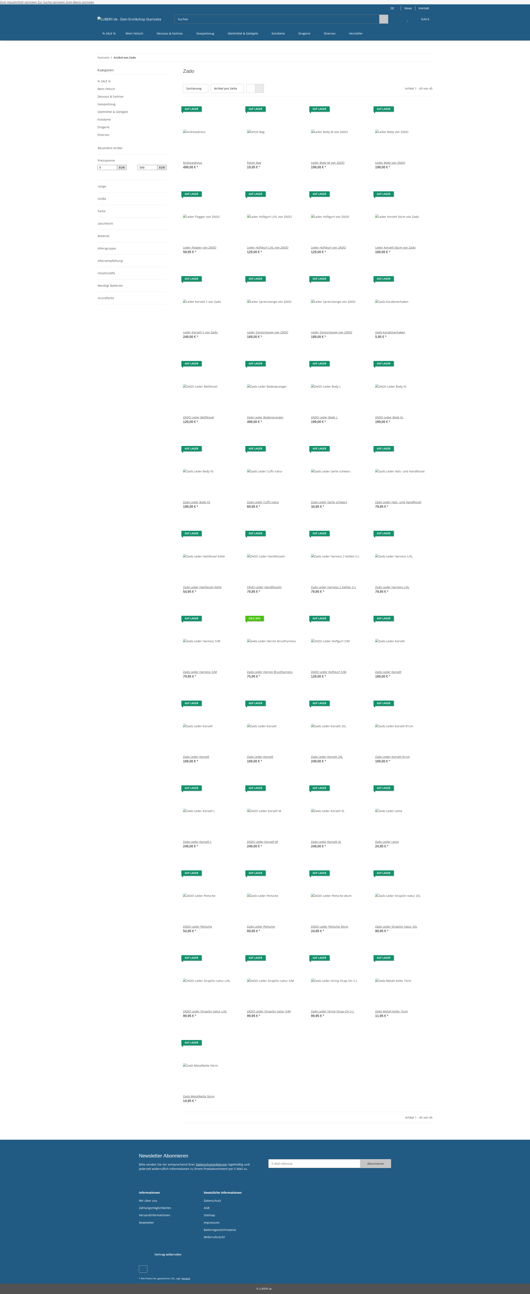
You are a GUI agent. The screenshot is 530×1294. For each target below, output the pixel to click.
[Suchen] (383, 19)
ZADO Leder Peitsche (197, 927)
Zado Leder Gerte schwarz (329, 502)
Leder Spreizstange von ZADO (267, 332)
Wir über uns (148, 1201)
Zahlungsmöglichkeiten (155, 1208)
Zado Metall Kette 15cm (391, 1011)
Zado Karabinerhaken (390, 332)
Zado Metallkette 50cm (198, 1096)
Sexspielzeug (107, 104)
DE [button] (392, 8)
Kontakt (424, 8)
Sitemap (209, 1215)
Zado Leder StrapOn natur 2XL (396, 927)
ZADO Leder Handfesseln (264, 587)
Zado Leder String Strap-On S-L (332, 1011)
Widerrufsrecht (214, 1237)
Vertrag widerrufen (167, 1254)
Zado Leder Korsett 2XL (327, 757)
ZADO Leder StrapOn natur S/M (269, 1011)
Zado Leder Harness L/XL (392, 587)
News (408, 8)
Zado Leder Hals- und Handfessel (398, 502)
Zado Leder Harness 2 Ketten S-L (333, 587)
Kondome (104, 119)
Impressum (211, 1223)
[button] (399, 19)
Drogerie (104, 127)
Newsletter (146, 1223)
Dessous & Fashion (111, 96)
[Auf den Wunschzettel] (233, 110)
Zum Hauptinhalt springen (19, 2)
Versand (185, 1278)
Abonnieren (375, 1164)
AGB (207, 1208)
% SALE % (104, 81)
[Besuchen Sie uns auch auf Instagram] (143, 1269)
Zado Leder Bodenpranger (265, 417)
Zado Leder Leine (387, 842)
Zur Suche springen (52, 2)
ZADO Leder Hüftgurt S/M (328, 672)
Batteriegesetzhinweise (220, 1230)
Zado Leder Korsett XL (326, 842)
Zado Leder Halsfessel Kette (202, 587)
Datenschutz (212, 1201)
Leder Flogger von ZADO (199, 247)
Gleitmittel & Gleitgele (113, 112)
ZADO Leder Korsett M (262, 842)
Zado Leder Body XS (196, 502)
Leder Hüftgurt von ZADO (328, 247)
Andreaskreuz (192, 163)
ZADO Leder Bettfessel (198, 417)
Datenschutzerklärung (211, 1164)
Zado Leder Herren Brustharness (270, 672)
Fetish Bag (254, 163)
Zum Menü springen (80, 2)
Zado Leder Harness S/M (200, 672)
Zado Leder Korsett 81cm (392, 757)
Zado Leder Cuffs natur (263, 502)
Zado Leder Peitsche (261, 927)
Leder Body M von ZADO (327, 163)
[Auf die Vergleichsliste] (222, 110)
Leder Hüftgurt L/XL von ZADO (267, 247)
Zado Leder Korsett (388, 672)
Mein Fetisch (106, 89)
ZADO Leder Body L (324, 417)
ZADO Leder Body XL (389, 417)
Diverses (103, 135)
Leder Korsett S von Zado (200, 332)
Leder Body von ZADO (390, 163)
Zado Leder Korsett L (197, 842)
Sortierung (193, 88)
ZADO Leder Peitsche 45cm (329, 927)
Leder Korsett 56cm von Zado (395, 247)
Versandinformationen (154, 1215)
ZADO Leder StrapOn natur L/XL (205, 1011)
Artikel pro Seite (225, 88)
